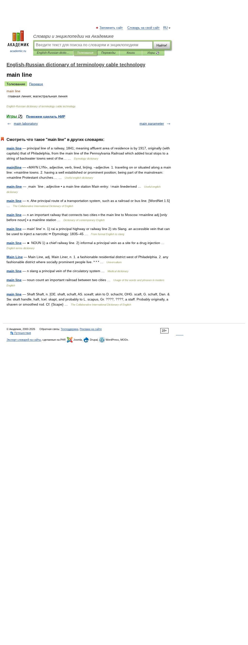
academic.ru (18, 51)
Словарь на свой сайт (143, 28)
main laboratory (26, 123)
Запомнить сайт (111, 28)
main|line (14, 167)
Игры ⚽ (153, 52)
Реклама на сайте (91, 329)
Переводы (108, 52)
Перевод (36, 84)
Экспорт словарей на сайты (24, 339)
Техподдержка (69, 329)
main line (14, 148)
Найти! (161, 45)
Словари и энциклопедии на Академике (73, 36)
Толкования (85, 52)
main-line (14, 186)
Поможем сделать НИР (45, 116)
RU (165, 28)
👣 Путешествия (20, 332)
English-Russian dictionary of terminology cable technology (53, 52)
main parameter (152, 123)
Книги (131, 52)
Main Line (15, 257)
